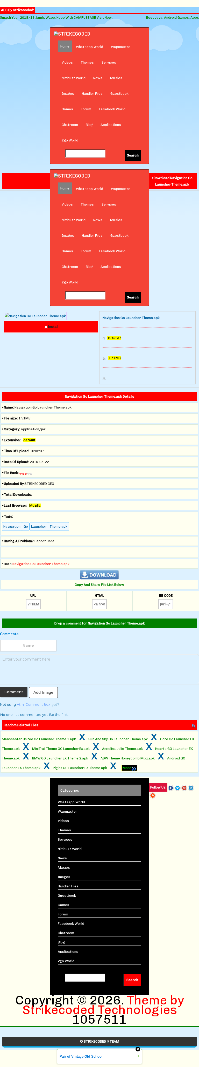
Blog (89, 125)
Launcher (38, 526)
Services (109, 62)
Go (26, 526)
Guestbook (119, 94)
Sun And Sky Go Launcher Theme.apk (118, 739)
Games (67, 109)
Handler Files (92, 94)
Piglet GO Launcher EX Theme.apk (80, 768)
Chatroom (70, 125)
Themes (87, 62)
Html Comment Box (33, 704)
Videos (67, 62)
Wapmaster (120, 47)
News (97, 78)
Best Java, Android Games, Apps (172, 17)
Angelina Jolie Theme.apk (122, 749)
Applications (111, 125)
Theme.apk (58, 526)
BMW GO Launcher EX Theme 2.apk (60, 758)
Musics (116, 78)
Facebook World (112, 109)
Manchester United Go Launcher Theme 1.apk (39, 739)
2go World (70, 140)
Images (68, 94)
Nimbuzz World (74, 78)
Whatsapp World (89, 47)
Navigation (11, 526)
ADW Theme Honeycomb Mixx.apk (128, 758)
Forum (86, 109)
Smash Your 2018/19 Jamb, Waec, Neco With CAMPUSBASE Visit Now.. (56, 17)
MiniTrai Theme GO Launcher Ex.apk (61, 749)
